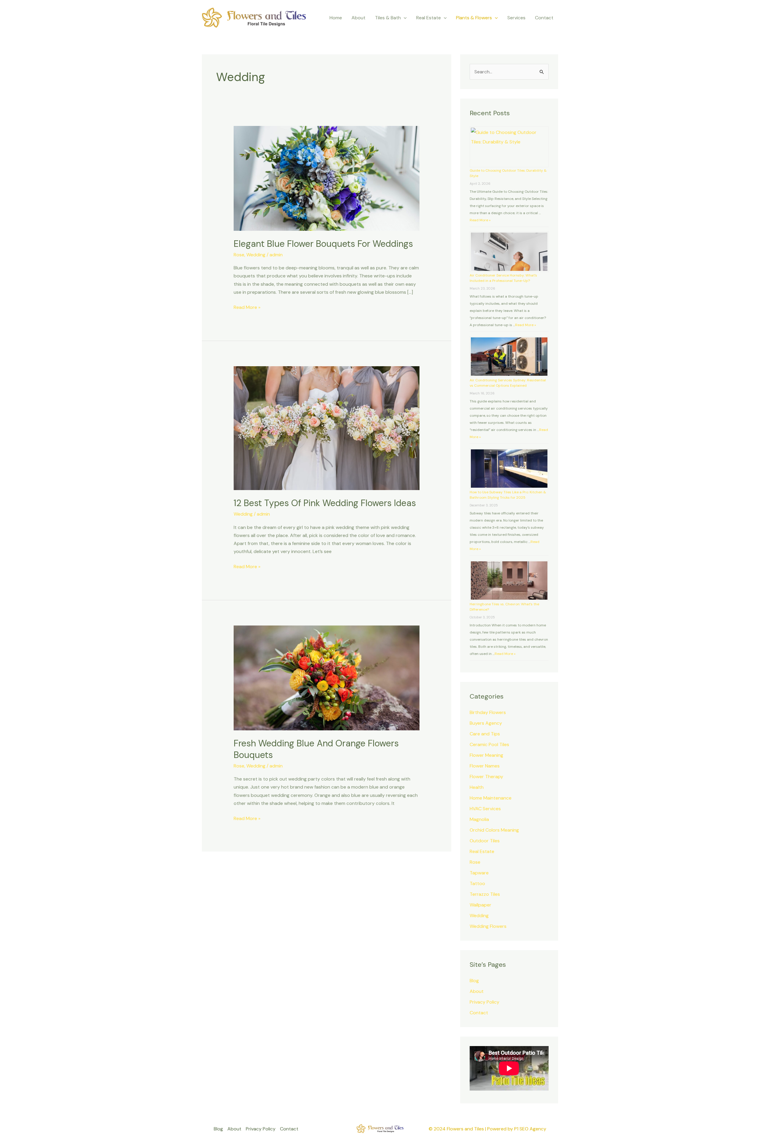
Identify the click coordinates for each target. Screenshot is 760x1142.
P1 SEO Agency (530, 1129)
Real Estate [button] (428, 18)
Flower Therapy (486, 776)
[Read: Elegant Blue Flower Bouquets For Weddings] (327, 178)
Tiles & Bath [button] (388, 18)
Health (477, 787)
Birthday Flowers (488, 712)
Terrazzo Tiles (485, 894)
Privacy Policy (484, 1002)
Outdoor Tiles (485, 841)
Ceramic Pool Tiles (489, 744)
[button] (404, 17)
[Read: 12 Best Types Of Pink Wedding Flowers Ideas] (327, 428)
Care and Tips (485, 734)
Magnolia (479, 819)
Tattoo (477, 883)
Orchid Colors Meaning (494, 830)
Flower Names (485, 766)
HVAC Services (485, 808)
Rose (239, 255)
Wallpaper (480, 905)
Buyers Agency (486, 723)
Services (516, 18)
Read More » (247, 306)
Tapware (479, 873)
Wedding (255, 255)
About (358, 18)
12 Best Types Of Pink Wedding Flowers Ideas (325, 503)
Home (336, 18)
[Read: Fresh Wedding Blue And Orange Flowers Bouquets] (327, 678)
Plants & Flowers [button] (474, 18)
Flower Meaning (486, 755)
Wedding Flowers (488, 926)
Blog (474, 980)
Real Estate (482, 851)
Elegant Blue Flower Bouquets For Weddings (323, 243)
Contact (544, 18)
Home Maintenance (491, 798)
